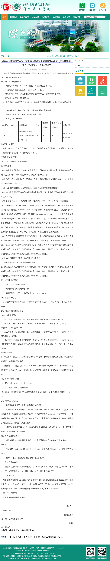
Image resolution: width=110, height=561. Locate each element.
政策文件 (80, 65)
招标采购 (70, 56)
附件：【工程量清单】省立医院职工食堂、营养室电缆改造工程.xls (33, 537)
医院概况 (13, 17)
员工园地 (66, 17)
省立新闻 (35, 17)
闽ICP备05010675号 (22, 550)
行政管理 (46, 17)
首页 (4, 17)
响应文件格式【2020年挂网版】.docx (19, 530)
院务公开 (63, 56)
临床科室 (56, 17)
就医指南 (76, 17)
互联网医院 (24, 17)
